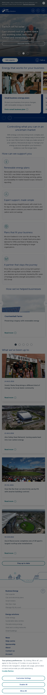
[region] (23, 676)
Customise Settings (23, 678)
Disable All (23, 685)
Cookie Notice (8, 671)
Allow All (23, 691)
